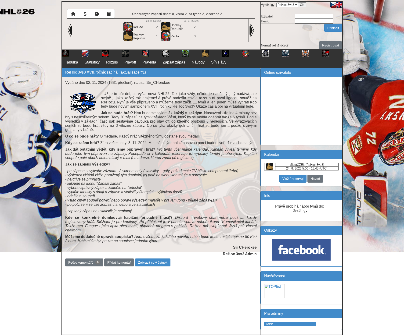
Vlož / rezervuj (292, 178)
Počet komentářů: (83, 262)
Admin (269, 323)
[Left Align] (73, 13)
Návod (315, 178)
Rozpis (112, 62)
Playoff (130, 62)
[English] (339, 4)
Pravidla (149, 62)
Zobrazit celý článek (152, 262)
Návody (198, 62)
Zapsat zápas (174, 62)
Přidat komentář (119, 262)
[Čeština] (333, 4)
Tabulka (71, 62)
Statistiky (92, 62)
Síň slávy (218, 62)
